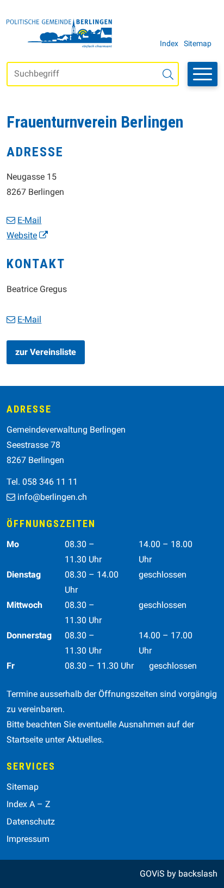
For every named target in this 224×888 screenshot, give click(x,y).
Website (22, 235)
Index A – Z (29, 804)
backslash (197, 873)
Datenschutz (31, 821)
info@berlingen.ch (52, 497)
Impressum (28, 839)
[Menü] (202, 74)
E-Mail (29, 220)
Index (169, 43)
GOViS (152, 873)
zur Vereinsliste (45, 352)
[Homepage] (59, 33)
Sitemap (197, 43)
